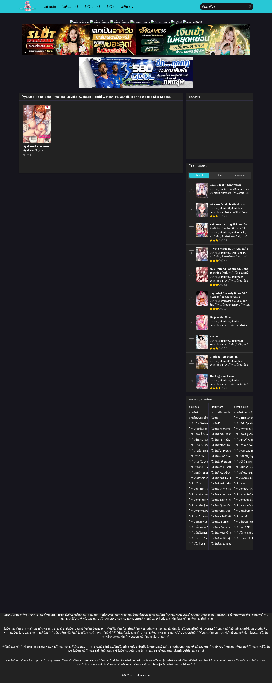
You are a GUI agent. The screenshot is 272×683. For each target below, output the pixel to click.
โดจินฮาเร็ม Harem (200, 516)
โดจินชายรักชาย (231, 304)
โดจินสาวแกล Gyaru (222, 499)
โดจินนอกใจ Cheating (201, 461)
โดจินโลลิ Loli (197, 543)
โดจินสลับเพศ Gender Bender (205, 488)
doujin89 (225, 208)
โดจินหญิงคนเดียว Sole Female (229, 505)
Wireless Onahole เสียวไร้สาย (227, 204)
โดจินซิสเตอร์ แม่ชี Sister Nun (228, 445)
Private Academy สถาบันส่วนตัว (229, 248)
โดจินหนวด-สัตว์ (243, 505)
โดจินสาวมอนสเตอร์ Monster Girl (230, 494)
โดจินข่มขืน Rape (199, 428)
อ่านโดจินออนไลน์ (230, 236)
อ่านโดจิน (215, 236)
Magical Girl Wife (220, 317)
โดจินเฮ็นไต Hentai (200, 532)
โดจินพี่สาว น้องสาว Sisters (204, 478)
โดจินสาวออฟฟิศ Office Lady (205, 499)
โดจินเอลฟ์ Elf (242, 527)
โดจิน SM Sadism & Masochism (207, 423)
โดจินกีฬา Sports (244, 423)
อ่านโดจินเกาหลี (243, 412)
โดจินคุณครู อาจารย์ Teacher (250, 434)
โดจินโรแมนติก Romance (248, 538)
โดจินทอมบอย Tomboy (247, 450)
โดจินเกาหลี (241, 516)
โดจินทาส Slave (198, 456)
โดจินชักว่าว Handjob (201, 439)
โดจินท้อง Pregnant (222, 450)
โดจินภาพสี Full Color (236, 212)
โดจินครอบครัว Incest (246, 428)
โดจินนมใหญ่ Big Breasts (249, 456)
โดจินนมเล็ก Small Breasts (227, 456)
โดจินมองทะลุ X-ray (245, 478)
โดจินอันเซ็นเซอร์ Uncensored (251, 510)
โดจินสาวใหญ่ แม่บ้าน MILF (204, 505)
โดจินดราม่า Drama (231, 189)
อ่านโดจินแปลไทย (199, 417)
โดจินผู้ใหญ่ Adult (244, 472)
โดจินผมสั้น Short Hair (202, 472)
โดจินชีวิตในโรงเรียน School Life (207, 445)
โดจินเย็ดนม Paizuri (245, 521)
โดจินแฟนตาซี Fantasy (224, 532)
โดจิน (239, 280)
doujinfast (237, 208)
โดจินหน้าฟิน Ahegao (201, 510)
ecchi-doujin (217, 212)
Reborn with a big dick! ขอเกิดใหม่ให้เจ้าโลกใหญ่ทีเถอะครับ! (228, 226)
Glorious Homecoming (224, 356)
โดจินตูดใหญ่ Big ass (201, 450)
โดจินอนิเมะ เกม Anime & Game (229, 510)
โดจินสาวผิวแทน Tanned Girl (205, 494)
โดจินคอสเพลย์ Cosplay (224, 434)
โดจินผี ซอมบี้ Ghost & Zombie (228, 472)
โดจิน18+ (216, 423)
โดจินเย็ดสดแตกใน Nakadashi (206, 527)
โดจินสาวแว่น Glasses (246, 499)
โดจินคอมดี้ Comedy (200, 434)
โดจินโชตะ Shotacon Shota (250, 532)
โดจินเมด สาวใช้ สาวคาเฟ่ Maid (206, 521)
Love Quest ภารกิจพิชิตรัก (225, 185)
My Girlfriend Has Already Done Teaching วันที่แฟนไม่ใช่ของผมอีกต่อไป (230, 271)
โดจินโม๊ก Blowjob (222, 538)
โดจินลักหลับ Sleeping (224, 483)
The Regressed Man (222, 376)
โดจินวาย (239, 483)
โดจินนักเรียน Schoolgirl (225, 461)
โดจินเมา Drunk (220, 521)
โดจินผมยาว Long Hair (247, 467)
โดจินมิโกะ (195, 483)
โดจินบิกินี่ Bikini (243, 461)
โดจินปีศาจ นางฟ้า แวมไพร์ (226, 467)
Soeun (214, 336)
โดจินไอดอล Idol (221, 543)
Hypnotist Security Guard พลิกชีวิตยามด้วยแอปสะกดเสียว (228, 295)
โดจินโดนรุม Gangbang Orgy (205, 538)
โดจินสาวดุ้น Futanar (246, 488)
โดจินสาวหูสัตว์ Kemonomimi (250, 494)
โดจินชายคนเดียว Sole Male (227, 439)
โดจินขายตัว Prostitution (226, 428)
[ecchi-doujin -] (28, 10)
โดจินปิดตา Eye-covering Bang (206, 467)
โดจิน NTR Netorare (245, 417)
